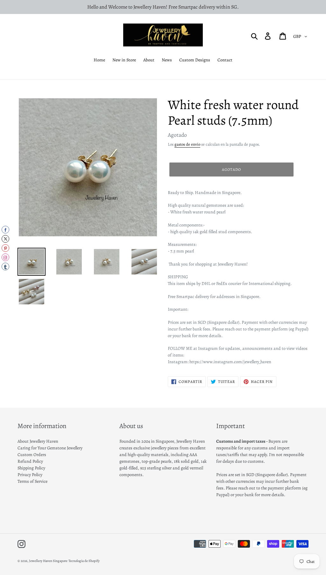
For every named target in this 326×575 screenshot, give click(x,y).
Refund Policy (30, 461)
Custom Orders (32, 455)
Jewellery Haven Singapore (48, 560)
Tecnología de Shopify (84, 560)
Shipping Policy (31, 468)
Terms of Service (32, 481)
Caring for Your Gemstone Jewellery (50, 448)
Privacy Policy (30, 475)
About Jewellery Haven (38, 441)
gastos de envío (187, 144)
